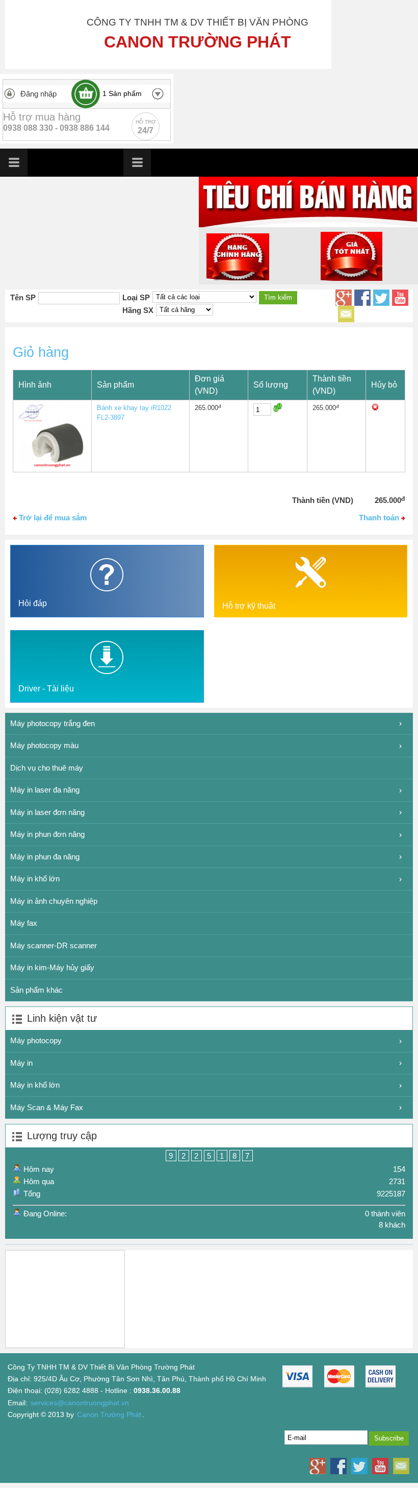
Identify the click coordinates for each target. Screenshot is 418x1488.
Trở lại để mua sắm (52, 517)
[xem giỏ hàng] (85, 94)
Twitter (381, 298)
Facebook (362, 298)
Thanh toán (380, 517)
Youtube (400, 298)
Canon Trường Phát (109, 1415)
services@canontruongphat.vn (80, 1403)
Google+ (343, 298)
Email (346, 314)
